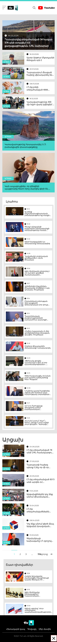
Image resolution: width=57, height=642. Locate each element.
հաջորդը (43, 554)
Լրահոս (12, 201)
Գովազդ (31, 629)
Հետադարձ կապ (15, 629)
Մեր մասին (45, 629)
